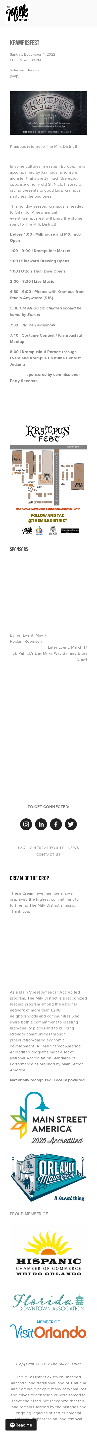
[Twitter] (71, 824)
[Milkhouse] (39, 951)
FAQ (22, 848)
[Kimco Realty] (58, 951)
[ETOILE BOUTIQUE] (58, 971)
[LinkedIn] (41, 824)
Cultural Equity (47, 848)
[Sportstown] (77, 951)
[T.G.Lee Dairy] (77, 932)
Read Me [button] (24, 1425)
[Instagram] (26, 824)
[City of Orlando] (19, 932)
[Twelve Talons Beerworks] (39, 971)
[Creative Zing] (19, 971)
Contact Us (48, 854)
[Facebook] (56, 824)
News (73, 848)
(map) (14, 75)
